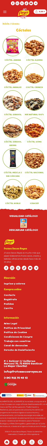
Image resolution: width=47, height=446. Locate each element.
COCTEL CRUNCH (34, 87)
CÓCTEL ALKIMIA (34, 60)
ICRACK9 (34, 203)
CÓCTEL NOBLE (12, 203)
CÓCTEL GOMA (34, 141)
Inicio (6, 23)
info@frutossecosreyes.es (23, 371)
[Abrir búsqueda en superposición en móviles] (15, 442)
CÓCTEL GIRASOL (13, 114)
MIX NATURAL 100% (34, 114)
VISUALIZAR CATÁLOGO (23, 216)
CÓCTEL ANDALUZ (12, 87)
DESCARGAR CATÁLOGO (23, 230)
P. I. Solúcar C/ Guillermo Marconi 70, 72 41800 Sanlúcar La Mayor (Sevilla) (23, 363)
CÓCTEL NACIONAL (34, 172)
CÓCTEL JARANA (13, 60)
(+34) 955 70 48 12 (16, 378)
